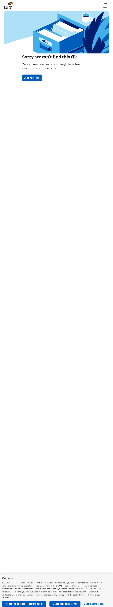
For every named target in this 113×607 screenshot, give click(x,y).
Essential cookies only (65, 604)
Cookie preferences (94, 604)
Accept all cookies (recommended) (24, 604)
